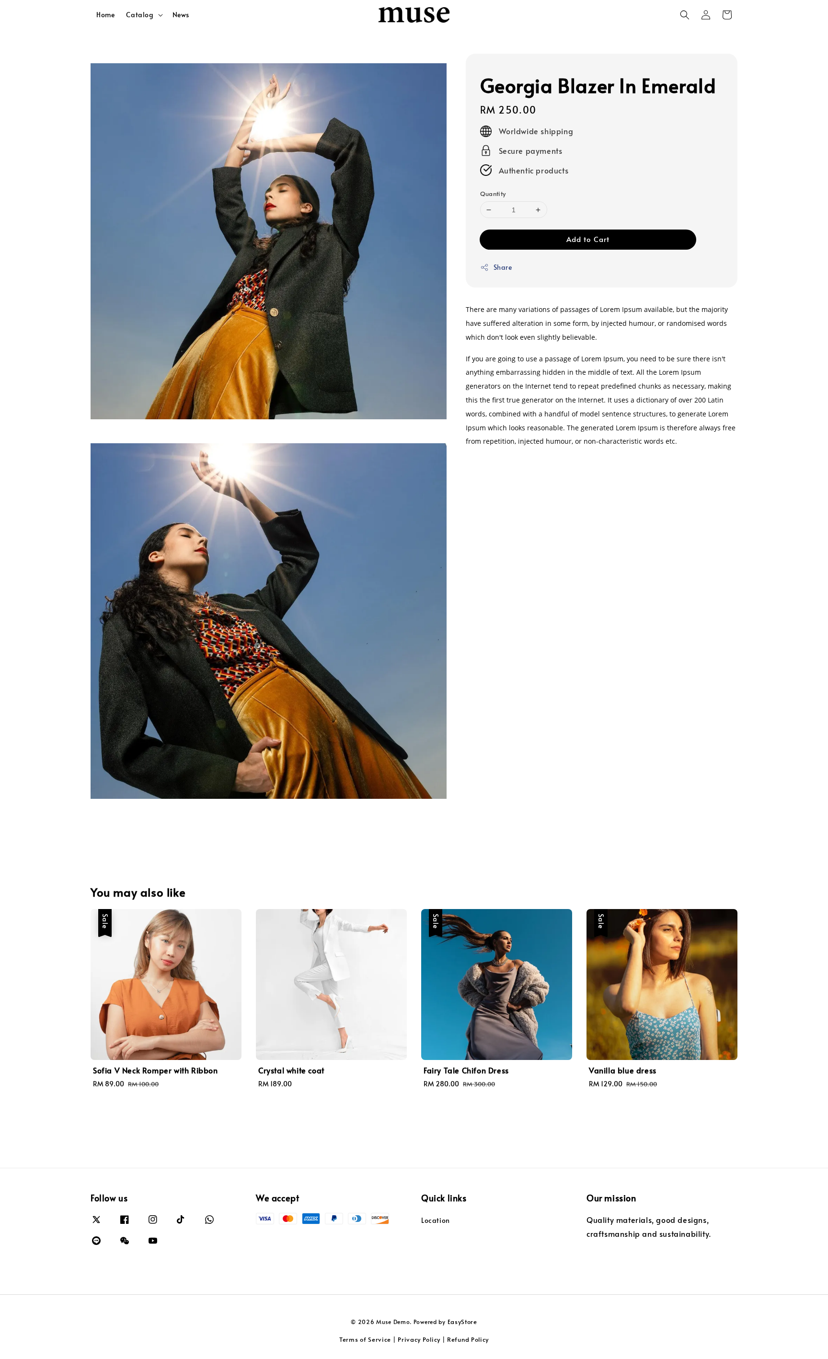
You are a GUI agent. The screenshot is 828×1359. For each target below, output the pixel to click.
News (180, 14)
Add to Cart (588, 239)
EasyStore (462, 1321)
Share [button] (503, 267)
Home (105, 14)
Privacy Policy (419, 1339)
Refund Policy (468, 1339)
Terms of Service (365, 1339)
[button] (684, 14)
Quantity (493, 193)
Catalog (139, 15)
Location (435, 1220)
